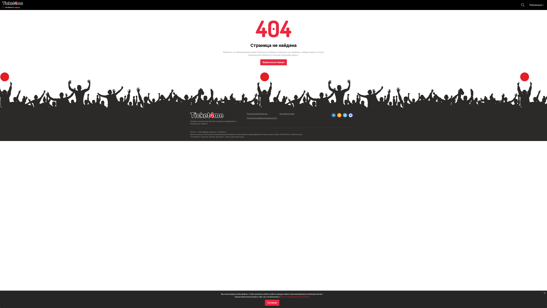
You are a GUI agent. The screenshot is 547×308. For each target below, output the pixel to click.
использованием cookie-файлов (295, 297)
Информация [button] (536, 5)
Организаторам (286, 114)
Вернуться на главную (273, 62)
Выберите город (12, 7)
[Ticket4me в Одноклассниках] (339, 115)
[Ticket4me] (12, 2)
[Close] (544, 293)
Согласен (272, 303)
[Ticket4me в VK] (333, 115)
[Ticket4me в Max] (351, 115)
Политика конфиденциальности (262, 118)
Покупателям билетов (257, 114)
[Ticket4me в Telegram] (345, 115)
